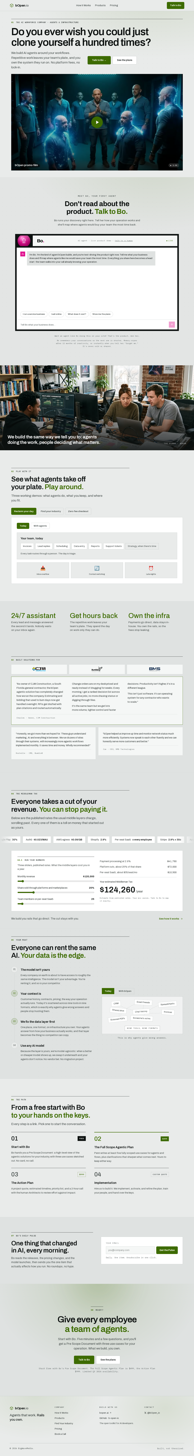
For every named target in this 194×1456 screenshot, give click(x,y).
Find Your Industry (64, 1423)
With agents (40, 526)
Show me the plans (101, 314)
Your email (112, 1243)
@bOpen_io (153, 1412)
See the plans (124, 60)
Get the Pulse (167, 1250)
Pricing (114, 5)
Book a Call (60, 1434)
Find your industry (51, 511)
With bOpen (125, 991)
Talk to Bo (175, 5)
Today (23, 526)
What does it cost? (77, 314)
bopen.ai (104, 1412)
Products (100, 5)
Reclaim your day (23, 511)
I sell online (56, 314)
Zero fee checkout (78, 511)
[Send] (172, 325)
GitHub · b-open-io (109, 1418)
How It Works (83, 5)
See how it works (169, 918)
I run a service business (34, 314)
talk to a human (124, 241)
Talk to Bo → (99, 60)
